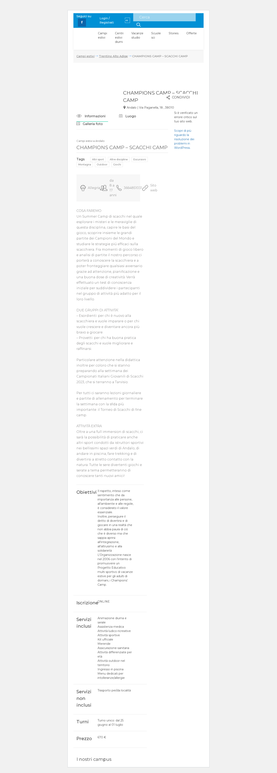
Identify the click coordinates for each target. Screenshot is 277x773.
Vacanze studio (137, 35)
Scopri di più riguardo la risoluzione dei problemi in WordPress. (184, 139)
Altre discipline (119, 159)
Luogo (130, 116)
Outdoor (102, 164)
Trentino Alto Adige (113, 56)
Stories (173, 33)
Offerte (191, 33)
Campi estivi (102, 35)
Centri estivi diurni (119, 37)
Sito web (153, 187)
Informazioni (94, 116)
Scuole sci (156, 35)
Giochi (117, 164)
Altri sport (98, 159)
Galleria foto (92, 124)
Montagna (84, 164)
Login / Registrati (107, 20)
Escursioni (139, 159)
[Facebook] (82, 22)
